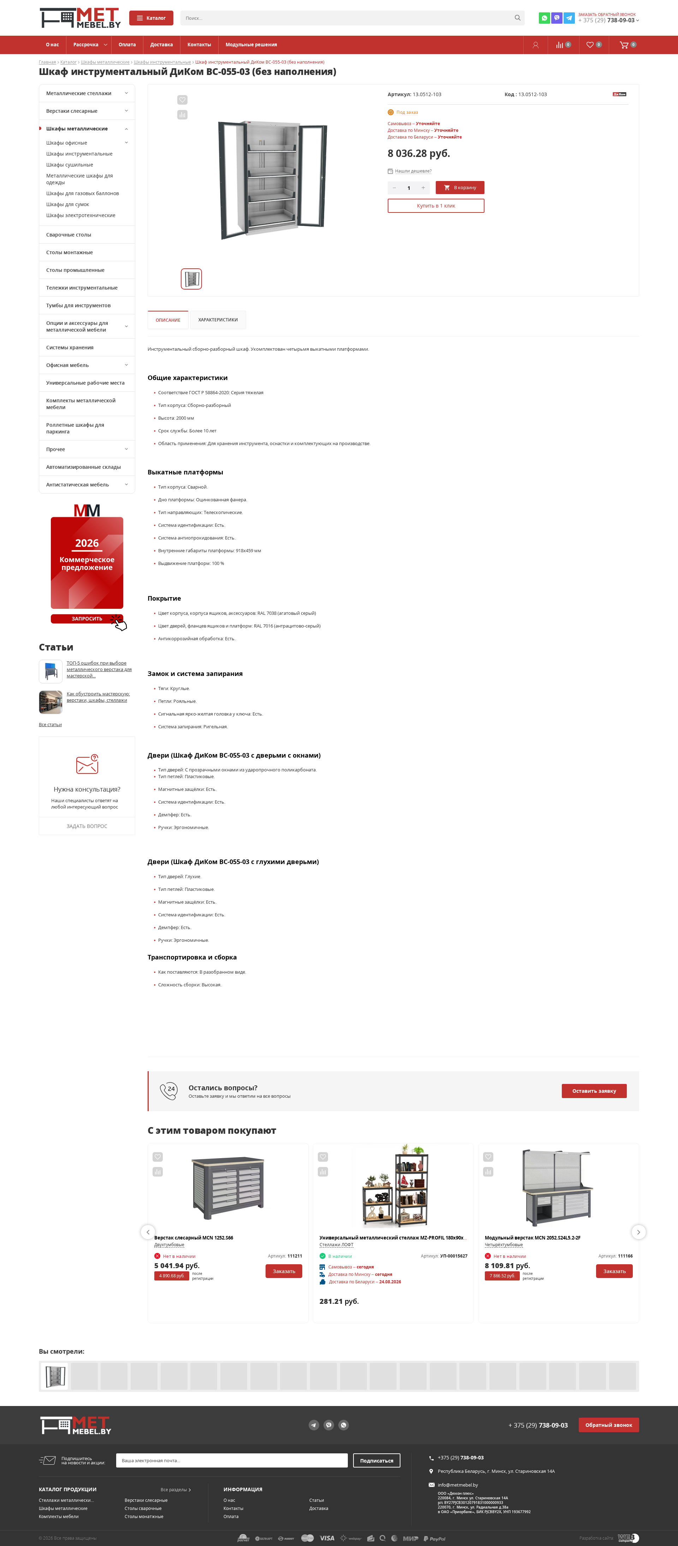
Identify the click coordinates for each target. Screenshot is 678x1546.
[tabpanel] (267, 176)
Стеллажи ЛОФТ (336, 1245)
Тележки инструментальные (82, 287)
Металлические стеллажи (78, 93)
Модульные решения (251, 44)
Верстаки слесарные (71, 110)
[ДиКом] (619, 94)
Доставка (161, 44)
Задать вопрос (87, 826)
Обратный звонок (608, 1425)
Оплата (127, 44)
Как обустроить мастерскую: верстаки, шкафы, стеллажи (98, 696)
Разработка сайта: (596, 1538)
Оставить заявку (594, 1090)
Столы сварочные (143, 1508)
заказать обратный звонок (607, 14)
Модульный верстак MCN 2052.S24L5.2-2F (533, 1238)
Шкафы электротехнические (80, 215)
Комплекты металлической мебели (80, 403)
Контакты (199, 44)
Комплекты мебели (59, 1516)
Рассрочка (86, 44)
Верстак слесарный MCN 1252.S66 (193, 1238)
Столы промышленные (75, 270)
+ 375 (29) (538, 1425)
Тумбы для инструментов (78, 305)
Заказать (284, 1271)
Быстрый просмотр (228, 1189)
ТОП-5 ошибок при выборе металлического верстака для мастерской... (99, 669)
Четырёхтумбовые (504, 1245)
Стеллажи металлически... (66, 1500)
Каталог (156, 18)
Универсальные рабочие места (85, 382)
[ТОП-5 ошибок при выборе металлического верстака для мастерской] (51, 671)
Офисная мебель (67, 365)
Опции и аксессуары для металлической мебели (77, 326)
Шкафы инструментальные (162, 62)
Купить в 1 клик (436, 205)
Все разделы (174, 1490)
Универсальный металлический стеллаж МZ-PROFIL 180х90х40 (394, 1238)
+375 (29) (461, 1457)
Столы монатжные (144, 1516)
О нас (52, 44)
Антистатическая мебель (77, 484)
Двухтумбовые (169, 1245)
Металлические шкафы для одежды (79, 179)
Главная (47, 62)
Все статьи (50, 724)
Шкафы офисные (66, 142)
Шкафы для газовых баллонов (82, 193)
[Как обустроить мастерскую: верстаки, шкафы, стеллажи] (51, 702)
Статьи (316, 1500)
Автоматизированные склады (83, 466)
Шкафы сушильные (69, 164)
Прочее (55, 449)
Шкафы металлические (105, 62)
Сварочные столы (68, 234)
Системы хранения (70, 347)
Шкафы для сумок (67, 204)
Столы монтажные (69, 252)
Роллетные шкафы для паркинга (75, 428)
